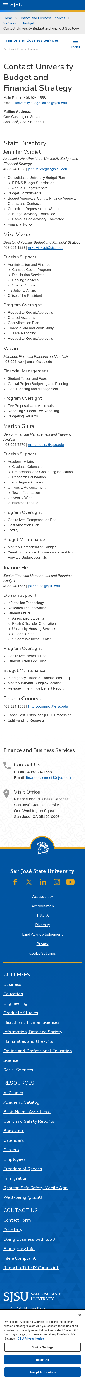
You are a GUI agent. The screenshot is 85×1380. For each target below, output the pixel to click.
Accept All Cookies (42, 1372)
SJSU (16, 4)
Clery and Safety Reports (28, 1121)
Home (8, 18)
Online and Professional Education (37, 1051)
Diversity (42, 924)
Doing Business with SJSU (29, 1239)
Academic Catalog (21, 1102)
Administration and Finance (20, 49)
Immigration (15, 1178)
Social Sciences (18, 1070)
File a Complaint (19, 1258)
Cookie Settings (42, 953)
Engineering (15, 1003)
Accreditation (42, 906)
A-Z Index (13, 1093)
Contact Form (17, 1220)
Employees (14, 1159)
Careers (11, 1150)
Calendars (13, 1140)
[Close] (80, 1315)
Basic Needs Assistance (27, 1112)
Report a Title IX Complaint (31, 1268)
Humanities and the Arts (28, 1041)
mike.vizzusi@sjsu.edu (45, 248)
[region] (42, 1344)
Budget (28, 23)
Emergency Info (19, 1249)
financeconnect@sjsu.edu (48, 706)
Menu (75, 47)
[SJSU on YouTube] (70, 882)
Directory (12, 1230)
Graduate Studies (20, 1013)
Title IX (42, 915)
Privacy (43, 943)
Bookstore (13, 1131)
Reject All (42, 1360)
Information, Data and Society (32, 1032)
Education (13, 994)
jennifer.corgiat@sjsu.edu (47, 169)
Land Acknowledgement (42, 934)
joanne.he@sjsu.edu (44, 586)
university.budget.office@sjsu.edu (41, 103)
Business (12, 984)
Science (10, 1060)
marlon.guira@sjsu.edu (46, 445)
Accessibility (42, 896)
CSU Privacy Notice (31, 1338)
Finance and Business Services (42, 18)
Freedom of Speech (22, 1169)
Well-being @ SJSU (22, 1197)
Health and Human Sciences (31, 1022)
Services (9, 23)
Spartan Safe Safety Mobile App (35, 1188)
